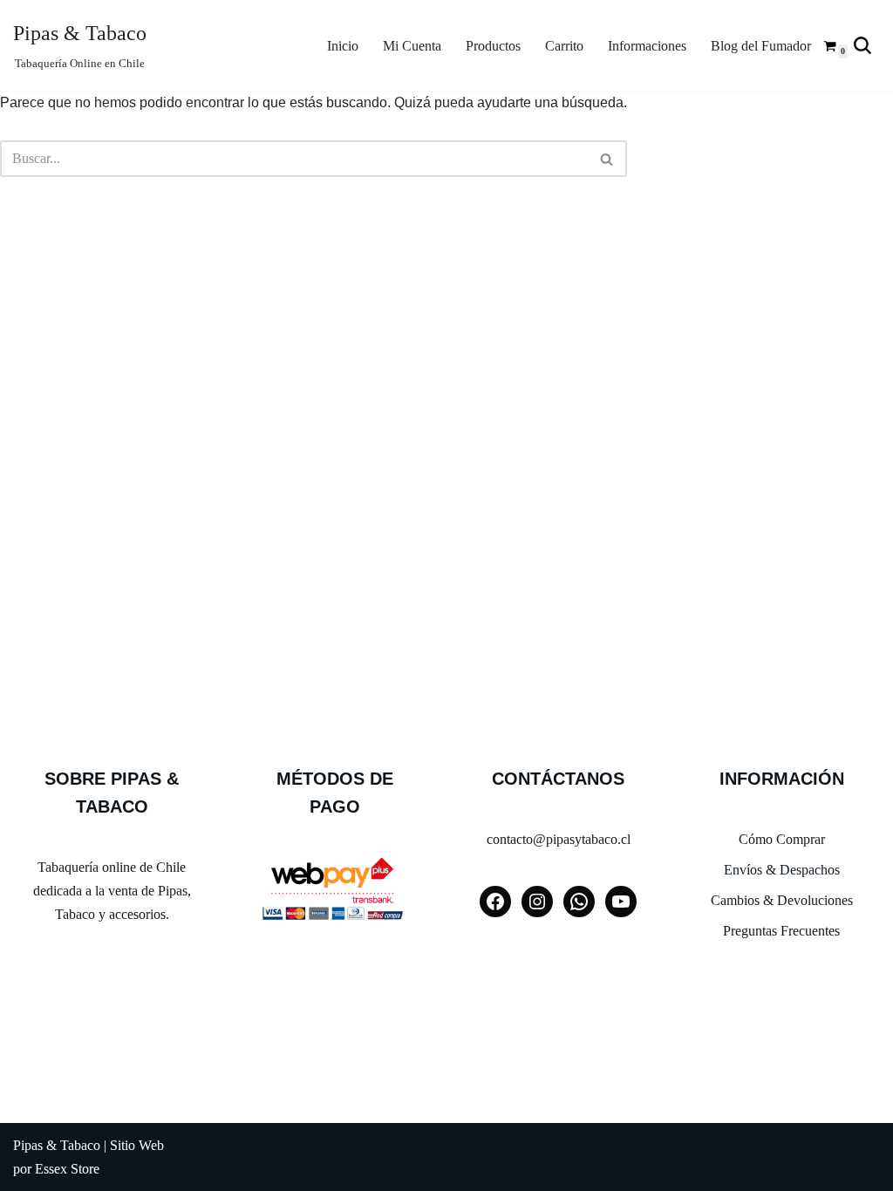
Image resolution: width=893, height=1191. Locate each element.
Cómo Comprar (782, 839)
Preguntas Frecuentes (781, 930)
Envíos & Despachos (782, 869)
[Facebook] (495, 901)
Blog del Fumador (761, 45)
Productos (493, 45)
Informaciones (647, 45)
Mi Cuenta (412, 45)
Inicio (342, 45)
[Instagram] (537, 901)
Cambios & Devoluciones (782, 900)
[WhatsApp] (579, 901)
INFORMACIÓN (781, 778)
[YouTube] (621, 901)
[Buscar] (862, 45)
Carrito (564, 45)
